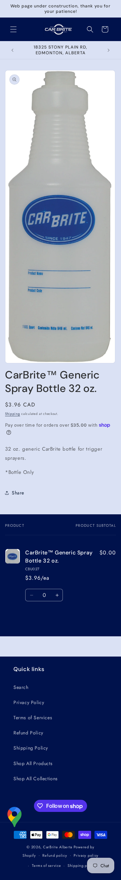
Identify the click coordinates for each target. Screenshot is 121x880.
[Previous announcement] (12, 50)
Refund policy (54, 855)
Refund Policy (28, 732)
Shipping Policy (30, 748)
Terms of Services (32, 717)
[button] (13, 29)
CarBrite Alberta (57, 847)
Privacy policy (86, 855)
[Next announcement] (108, 50)
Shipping (12, 413)
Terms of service (46, 865)
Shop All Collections (35, 778)
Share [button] (18, 492)
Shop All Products (32, 763)
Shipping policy (82, 865)
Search (21, 687)
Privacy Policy (28, 702)
